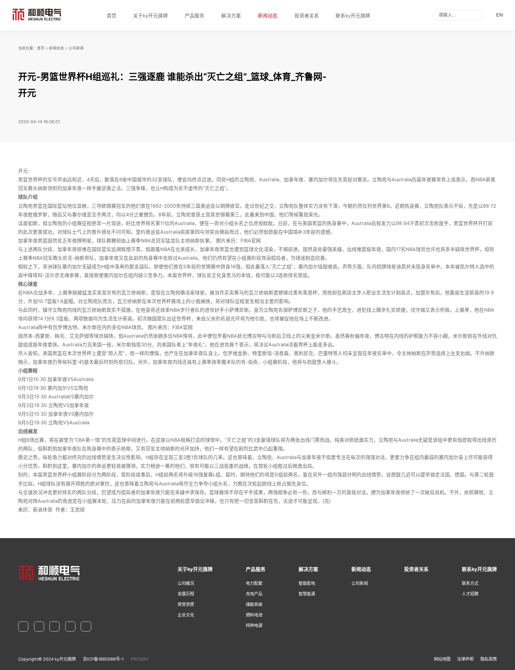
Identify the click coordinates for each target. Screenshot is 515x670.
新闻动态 (267, 15)
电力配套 (254, 583)
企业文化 (186, 615)
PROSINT (140, 659)
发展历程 (186, 594)
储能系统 (254, 604)
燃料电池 (254, 615)
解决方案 (231, 15)
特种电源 (254, 625)
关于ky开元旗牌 (150, 15)
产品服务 (194, 15)
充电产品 (254, 594)
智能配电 (307, 583)
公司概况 (186, 583)
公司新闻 (76, 48)
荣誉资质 (186, 604)
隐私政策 (488, 659)
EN (499, 15)
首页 (111, 15)
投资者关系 (306, 15)
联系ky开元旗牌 (353, 15)
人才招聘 (470, 594)
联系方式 (470, 583)
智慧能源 (307, 594)
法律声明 (465, 659)
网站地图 (442, 659)
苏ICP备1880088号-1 (103, 659)
